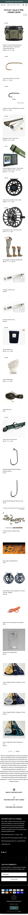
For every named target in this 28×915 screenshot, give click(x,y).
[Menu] (1, 5)
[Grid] (23, 15)
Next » (18, 751)
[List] (26, 15)
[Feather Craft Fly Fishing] (14, 5)
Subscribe (14, 879)
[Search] (5, 5)
